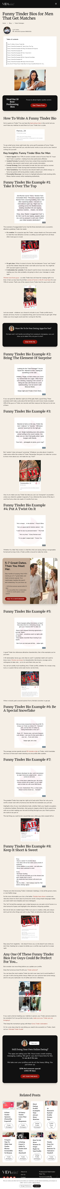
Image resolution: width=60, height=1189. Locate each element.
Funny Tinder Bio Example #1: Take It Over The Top (20, 46)
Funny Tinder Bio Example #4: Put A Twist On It (19, 53)
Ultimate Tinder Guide (15, 1029)
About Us (24, 1172)
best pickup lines (35, 123)
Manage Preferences (26, 1186)
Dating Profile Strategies (37, 1125)
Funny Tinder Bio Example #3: (15, 51)
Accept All (37, 1186)
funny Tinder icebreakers (39, 1024)
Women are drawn (17, 660)
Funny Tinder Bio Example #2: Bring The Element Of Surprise (23, 48)
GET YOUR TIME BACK (30, 1076)
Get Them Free (39, 105)
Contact (23, 1177)
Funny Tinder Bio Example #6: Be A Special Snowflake (21, 57)
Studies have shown (39, 896)
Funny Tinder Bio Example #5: (15, 55)
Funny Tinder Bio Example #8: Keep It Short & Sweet (21, 61)
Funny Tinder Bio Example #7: (15, 59)
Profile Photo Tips (51, 1125)
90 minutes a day (32, 751)
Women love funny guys (11, 278)
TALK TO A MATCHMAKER (16, 599)
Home (4, 23)
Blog (10, 23)
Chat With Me (30, 342)
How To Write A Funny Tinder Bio (16, 44)
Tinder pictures (32, 970)
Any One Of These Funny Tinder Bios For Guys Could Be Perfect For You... (26, 64)
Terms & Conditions (45, 1177)
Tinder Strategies (19, 23)
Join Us (23, 1174)
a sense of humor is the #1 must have (39, 280)
